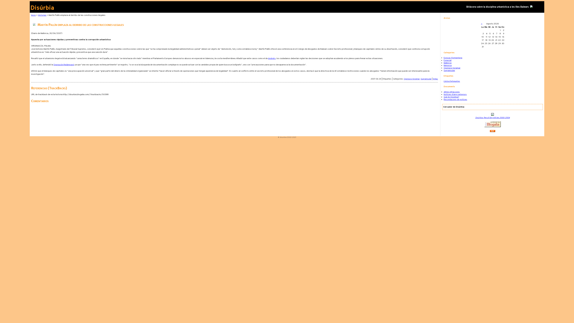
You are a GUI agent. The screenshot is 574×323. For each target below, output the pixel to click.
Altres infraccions (452, 92)
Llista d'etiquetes (452, 81)
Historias (42, 15)
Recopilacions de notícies (455, 99)
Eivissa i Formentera (453, 58)
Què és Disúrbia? (451, 97)
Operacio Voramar (412, 79)
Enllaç (435, 79)
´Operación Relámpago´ (64, 65)
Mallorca (447, 63)
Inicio (33, 15)
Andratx (271, 58)
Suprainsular (426, 79)
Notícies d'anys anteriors (455, 94)
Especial (447, 60)
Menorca (448, 65)
